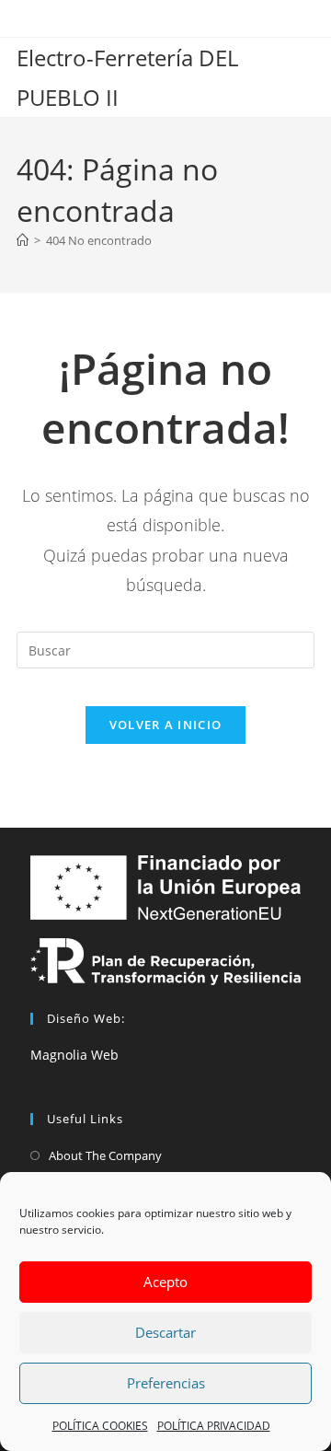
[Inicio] (23, 240)
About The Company (105, 1155)
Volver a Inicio (166, 724)
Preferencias (166, 1383)
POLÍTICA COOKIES (100, 1426)
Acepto (165, 1281)
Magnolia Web (74, 1054)
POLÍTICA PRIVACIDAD (213, 1426)
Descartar (165, 1332)
